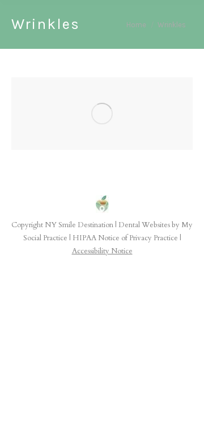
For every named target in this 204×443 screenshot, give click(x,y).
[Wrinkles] (102, 113)
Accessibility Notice (102, 251)
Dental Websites (144, 225)
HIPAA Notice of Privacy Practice (125, 238)
